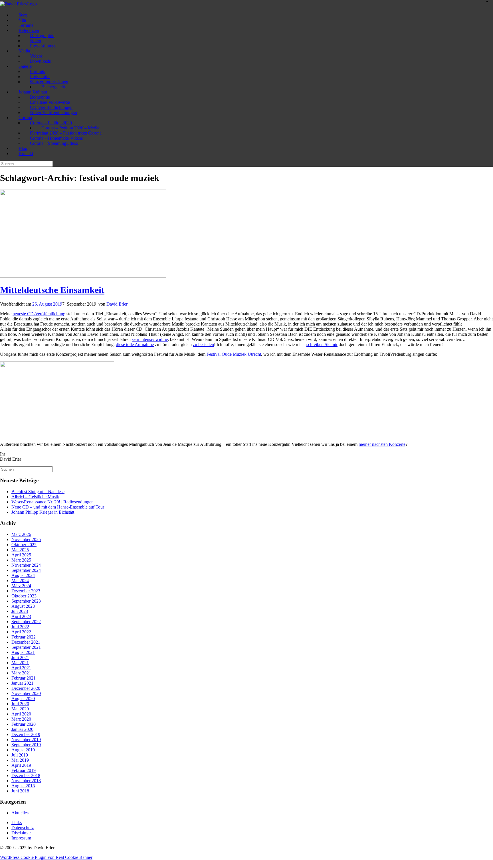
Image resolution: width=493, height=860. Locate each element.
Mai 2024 (20, 580)
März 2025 (21, 560)
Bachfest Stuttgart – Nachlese (37, 491)
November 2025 (26, 539)
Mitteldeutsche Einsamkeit (52, 290)
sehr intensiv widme (150, 339)
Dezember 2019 (25, 734)
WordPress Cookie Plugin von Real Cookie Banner (46, 857)
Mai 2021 (20, 662)
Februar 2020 (23, 724)
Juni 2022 (20, 626)
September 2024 (26, 570)
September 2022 (26, 621)
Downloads (40, 61)
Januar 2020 (22, 729)
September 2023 (26, 601)
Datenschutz (22, 827)
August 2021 (23, 652)
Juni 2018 (20, 790)
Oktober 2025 (24, 544)
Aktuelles (20, 812)
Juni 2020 (20, 703)
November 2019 (26, 739)
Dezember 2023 (25, 590)
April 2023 (21, 616)
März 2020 (21, 719)
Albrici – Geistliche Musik (35, 496)
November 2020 (26, 693)
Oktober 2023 (24, 595)
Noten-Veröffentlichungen (53, 112)
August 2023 (23, 606)
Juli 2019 (19, 755)
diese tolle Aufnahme (135, 344)
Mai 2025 (20, 549)
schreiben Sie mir (322, 344)
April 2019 (21, 765)
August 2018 (23, 785)
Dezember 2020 (25, 688)
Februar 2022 (23, 637)
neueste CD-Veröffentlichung (39, 313)
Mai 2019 (20, 760)
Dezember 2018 (25, 775)
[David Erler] (18, 3)
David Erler (117, 304)
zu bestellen (203, 344)
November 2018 (26, 780)
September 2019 (26, 744)
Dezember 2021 (25, 642)
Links (16, 822)
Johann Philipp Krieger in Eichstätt (42, 512)
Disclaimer (21, 832)
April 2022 (21, 631)
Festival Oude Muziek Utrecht (234, 354)
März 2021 (21, 672)
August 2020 (23, 698)
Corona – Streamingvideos (54, 143)
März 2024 (21, 585)
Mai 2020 (20, 708)
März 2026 (21, 534)
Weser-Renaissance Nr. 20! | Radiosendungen (52, 501)
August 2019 (23, 749)
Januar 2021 (22, 683)
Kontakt (26, 153)
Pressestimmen (43, 45)
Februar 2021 (23, 678)
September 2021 (26, 647)
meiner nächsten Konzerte (382, 444)
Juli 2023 (19, 611)
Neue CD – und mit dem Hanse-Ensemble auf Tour (57, 507)
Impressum (21, 837)
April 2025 (21, 554)
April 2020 (21, 713)
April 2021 (21, 667)
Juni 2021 (20, 657)
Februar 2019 (23, 770)
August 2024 (23, 575)
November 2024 (26, 565)
